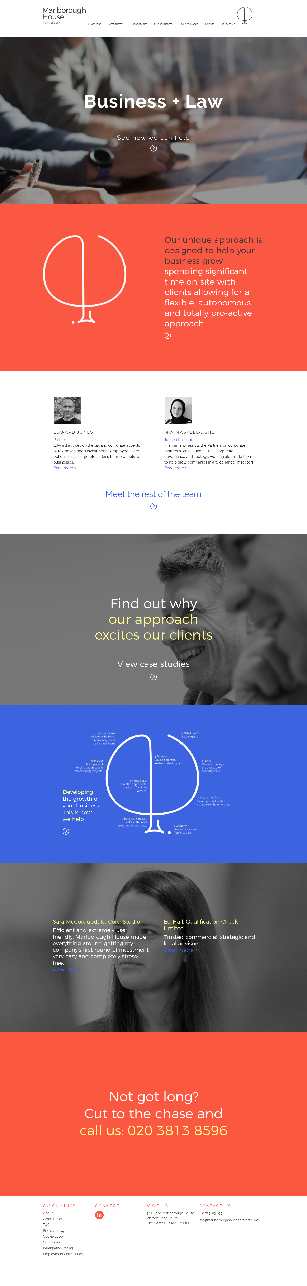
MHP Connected (163, 24)
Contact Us (228, 24)
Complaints (52, 1243)
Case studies (53, 1219)
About (48, 1214)
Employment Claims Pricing (64, 1255)
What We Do (94, 24)
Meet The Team (117, 24)
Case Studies (139, 24)
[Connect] (99, 1219)
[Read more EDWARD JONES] (94, 410)
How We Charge (189, 24)
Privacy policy (54, 1231)
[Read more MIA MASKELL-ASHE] (205, 410)
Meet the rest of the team (153, 495)
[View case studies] (153, 678)
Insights (209, 24)
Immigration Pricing (58, 1249)
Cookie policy (53, 1237)
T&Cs (47, 1225)
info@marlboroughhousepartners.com (228, 1221)
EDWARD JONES (70, 432)
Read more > (61, 468)
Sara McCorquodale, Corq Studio (95, 922)
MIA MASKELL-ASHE (186, 432)
